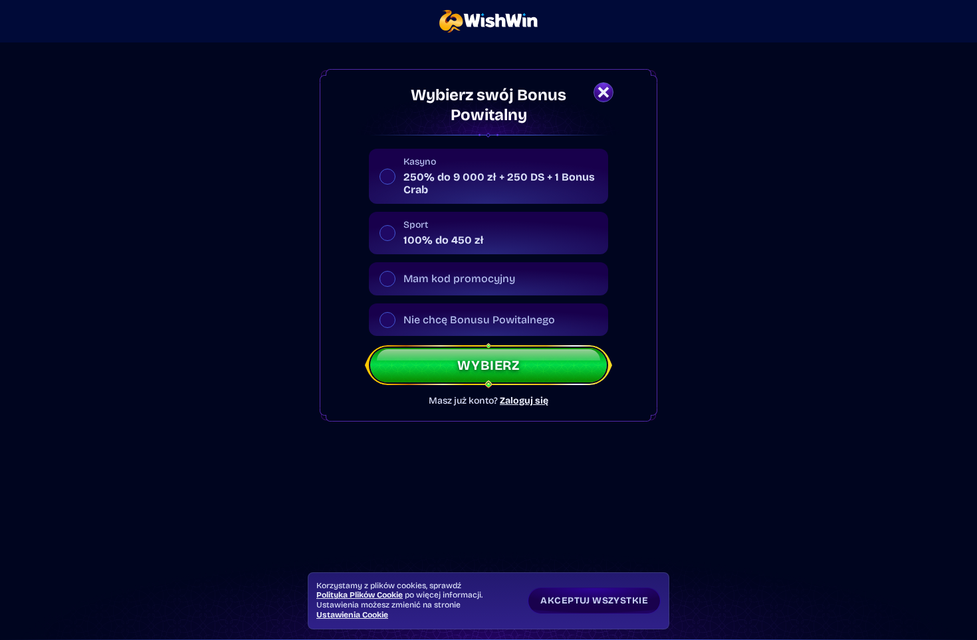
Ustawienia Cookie (352, 614)
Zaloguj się (524, 401)
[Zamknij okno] (603, 92)
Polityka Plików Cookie (359, 595)
